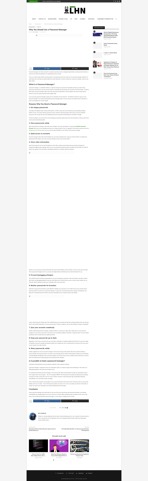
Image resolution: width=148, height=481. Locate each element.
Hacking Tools (63, 19)
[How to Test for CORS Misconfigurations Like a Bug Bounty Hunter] (38, 445)
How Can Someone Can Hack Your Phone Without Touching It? (111, 75)
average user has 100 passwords (36, 130)
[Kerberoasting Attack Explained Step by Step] (79, 445)
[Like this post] (60, 407)
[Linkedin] (117, 1)
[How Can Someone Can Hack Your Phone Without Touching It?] (97, 76)
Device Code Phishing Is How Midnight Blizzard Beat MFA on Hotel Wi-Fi (60, 1)
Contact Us (42, 19)
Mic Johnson (35, 32)
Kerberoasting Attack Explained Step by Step (80, 454)
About (34, 19)
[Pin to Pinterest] (65, 407)
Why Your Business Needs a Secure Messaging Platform (59, 454)
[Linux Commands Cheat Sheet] (97, 46)
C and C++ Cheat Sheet (110, 53)
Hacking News (52, 19)
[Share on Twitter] (64, 407)
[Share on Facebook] (62, 407)
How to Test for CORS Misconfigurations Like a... (38, 454)
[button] (39, 1)
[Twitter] (115, 1)
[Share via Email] (67, 407)
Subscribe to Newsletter (105, 19)
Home (30, 24)
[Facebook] (113, 1)
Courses (82, 19)
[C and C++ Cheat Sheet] (97, 55)
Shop (75, 19)
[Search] (116, 19)
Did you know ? (38, 24)
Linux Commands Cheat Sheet (110, 44)
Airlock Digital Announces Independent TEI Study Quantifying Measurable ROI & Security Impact (111, 35)
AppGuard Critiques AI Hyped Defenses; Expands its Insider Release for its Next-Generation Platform (111, 64)
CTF (71, 19)
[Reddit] (119, 1)
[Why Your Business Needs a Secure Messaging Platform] (59, 445)
